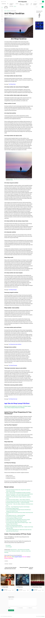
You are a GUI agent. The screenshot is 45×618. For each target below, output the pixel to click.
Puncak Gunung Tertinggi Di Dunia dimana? (14, 516)
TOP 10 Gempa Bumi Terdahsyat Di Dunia (14, 518)
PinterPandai (5, 589)
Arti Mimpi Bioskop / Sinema (37, 587)
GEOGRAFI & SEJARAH (11, 4)
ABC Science (8, 551)
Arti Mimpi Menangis (13, 365)
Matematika (9, 556)
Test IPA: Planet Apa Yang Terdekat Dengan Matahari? (16, 521)
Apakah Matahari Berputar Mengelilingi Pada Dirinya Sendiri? (18, 519)
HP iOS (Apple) (9, 546)
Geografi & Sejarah (18, 556)
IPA (7, 3)
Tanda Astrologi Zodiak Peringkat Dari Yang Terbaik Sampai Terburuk (19, 501)
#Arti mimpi (6, 563)
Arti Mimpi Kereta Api (13, 399)
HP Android (8, 545)
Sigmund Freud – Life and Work (17, 549)
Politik (17, 3)
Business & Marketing (8, 558)
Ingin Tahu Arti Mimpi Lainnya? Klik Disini (16, 403)
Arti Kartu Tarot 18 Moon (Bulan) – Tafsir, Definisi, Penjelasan (18, 499)
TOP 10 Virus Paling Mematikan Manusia (14, 525)
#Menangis (10, 563)
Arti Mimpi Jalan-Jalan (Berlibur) (15, 344)
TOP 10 (31, 4)
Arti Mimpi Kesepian (13, 289)
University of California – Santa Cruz (18, 551)
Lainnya (28, 556)
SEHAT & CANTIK (27, 4)
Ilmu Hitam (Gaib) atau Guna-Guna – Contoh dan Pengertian (17, 502)
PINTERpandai (22, 2)
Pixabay (11, 179)
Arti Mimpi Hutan (12, 84)
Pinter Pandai (12, 6)
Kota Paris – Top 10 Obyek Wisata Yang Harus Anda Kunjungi (17, 506)
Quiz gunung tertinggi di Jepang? (12, 508)
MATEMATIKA (4, 3)
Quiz (5, 556)
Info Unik (24, 556)
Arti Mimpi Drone (20, 587)
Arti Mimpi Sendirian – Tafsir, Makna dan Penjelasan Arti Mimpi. (16, 179)
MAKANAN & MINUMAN (35, 4)
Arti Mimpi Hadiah (5, 587)
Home (5, 10)
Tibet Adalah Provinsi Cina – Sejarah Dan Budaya (15, 515)
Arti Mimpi (8, 10)
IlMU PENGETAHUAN (22, 4)
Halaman (41, 3)
